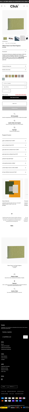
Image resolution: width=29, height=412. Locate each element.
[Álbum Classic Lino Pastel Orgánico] (14, 250)
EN (1, 1)
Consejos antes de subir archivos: (20, 94)
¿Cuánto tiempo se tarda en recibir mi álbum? (10, 167)
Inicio (3, 43)
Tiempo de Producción (6, 66)
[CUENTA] (24, 6)
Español (3, 386)
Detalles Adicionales (6, 69)
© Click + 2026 (3, 391)
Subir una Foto (14, 94)
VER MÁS (4, 205)
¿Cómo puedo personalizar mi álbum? (8, 163)
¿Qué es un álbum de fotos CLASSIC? (8, 140)
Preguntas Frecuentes (5, 366)
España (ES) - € (12, 386)
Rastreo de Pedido (4, 369)
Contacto (3, 359)
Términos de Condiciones (6, 349)
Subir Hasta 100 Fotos (14, 97)
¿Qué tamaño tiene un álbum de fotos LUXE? (10, 154)
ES (3, 1)
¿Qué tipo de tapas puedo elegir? (7, 158)
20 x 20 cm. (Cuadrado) (7, 83)
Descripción (4, 51)
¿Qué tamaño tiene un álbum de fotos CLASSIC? (10, 149)
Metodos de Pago (4, 368)
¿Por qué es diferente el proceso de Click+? (9, 172)
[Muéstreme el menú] (2, 6)
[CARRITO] (27, 6)
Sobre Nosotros (4, 356)
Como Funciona (4, 357)
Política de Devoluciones (6, 347)
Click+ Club (3, 371)
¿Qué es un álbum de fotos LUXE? (8, 145)
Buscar (2, 344)
